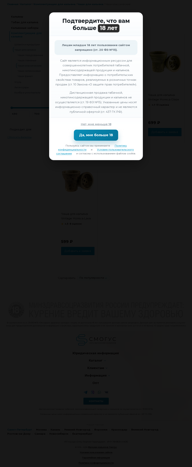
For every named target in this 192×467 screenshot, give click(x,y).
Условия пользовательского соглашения (95, 151)
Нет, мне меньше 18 (96, 124)
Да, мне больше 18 (96, 135)
